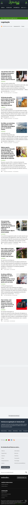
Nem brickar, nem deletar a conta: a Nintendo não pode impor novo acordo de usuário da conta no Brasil (7, 304)
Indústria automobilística (19, 463)
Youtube (9, 440)
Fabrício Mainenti (8, 118)
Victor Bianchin (8, 92)
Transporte (25, 430)
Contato (3, 497)
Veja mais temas (5, 467)
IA (11, 26)
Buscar (26, 472)
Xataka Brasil (14, 2)
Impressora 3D (17, 26)
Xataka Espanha (4, 484)
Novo (26, 3)
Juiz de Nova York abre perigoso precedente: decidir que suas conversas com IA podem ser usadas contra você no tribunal (8, 75)
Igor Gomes (6, 269)
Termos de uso (4, 495)
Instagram (11, 440)
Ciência (2, 7)
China (20, 430)
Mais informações (19, 503)
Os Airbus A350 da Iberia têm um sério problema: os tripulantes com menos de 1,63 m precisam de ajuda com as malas (8, 278)
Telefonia (16, 455)
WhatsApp (6, 440)
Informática (16, 7)
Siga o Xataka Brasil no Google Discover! (9, 18)
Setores (3, 455)
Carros (2, 463)
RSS (14, 440)
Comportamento (5, 460)
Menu (2, 3)
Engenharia (3, 453)
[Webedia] (5, 478)
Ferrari (23, 26)
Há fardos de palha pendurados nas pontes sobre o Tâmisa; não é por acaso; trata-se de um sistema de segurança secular (8, 101)
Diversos (3, 81)
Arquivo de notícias (14, 415)
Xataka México (4, 486)
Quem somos (4, 492)
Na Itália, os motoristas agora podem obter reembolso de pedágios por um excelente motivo (8, 126)
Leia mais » (12, 91)
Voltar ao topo (21, 477)
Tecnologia (9, 7)
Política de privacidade (6, 494)
